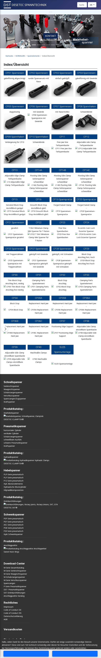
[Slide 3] (43, 44)
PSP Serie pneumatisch (13, 518)
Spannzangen (9, 583)
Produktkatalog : (14, 541)
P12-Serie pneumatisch (13, 480)
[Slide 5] (53, 44)
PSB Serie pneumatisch (14, 528)
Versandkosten (13, 629)
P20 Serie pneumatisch (13, 531)
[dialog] (50, 648)
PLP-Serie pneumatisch (14, 474)
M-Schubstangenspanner (14, 577)
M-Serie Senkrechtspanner (15, 570)
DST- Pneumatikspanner (14, 589)
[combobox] (82, 4)
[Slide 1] (34, 44)
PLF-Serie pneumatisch (13, 477)
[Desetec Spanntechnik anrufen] (26, 654)
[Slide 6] (58, 44)
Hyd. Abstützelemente (13, 483)
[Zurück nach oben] (98, 648)
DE (91, 5)
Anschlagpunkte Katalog (14, 596)
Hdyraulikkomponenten (14, 490)
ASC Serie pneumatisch (13, 524)
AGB (5, 619)
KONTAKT (50, 35)
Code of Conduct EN (12, 613)
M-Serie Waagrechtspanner (15, 574)
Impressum (8, 607)
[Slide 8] (62, 44)
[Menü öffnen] (5, 329)
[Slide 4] (48, 44)
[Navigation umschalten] (50, 12)
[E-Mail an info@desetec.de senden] (75, 654)
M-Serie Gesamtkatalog (14, 567)
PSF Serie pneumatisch (13, 521)
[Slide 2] (39, 44)
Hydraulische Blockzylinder (15, 487)
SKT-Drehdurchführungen (14, 592)
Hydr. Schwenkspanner (13, 534)
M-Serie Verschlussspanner (15, 580)
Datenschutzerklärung (13, 616)
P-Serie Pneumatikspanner (15, 586)
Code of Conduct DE (12, 610)
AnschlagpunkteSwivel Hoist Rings (11, 548)
